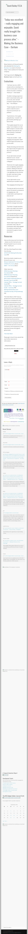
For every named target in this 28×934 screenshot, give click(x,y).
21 (17, 815)
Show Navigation (22, 12)
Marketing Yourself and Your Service (10, 788)
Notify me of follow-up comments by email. (14, 391)
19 (10, 815)
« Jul (3, 821)
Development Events (10, 56)
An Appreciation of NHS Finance (9, 783)
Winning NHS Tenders (7, 791)
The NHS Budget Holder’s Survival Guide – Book (13, 433)
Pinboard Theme (11, 932)
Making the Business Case (10, 345)
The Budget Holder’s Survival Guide (11, 512)
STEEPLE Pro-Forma (9, 264)
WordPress (19, 932)
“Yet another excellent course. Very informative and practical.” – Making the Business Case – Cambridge (13, 542)
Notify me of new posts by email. (12, 394)
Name (7, 382)
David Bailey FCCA (9, 51)
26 (10, 817)
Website (6, 388)
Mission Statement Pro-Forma (12, 262)
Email (7, 385)
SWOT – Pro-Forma (9, 265)
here (21, 77)
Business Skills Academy (7, 784)
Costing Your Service (7, 786)
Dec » (6, 821)
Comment (7, 370)
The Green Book (8, 333)
